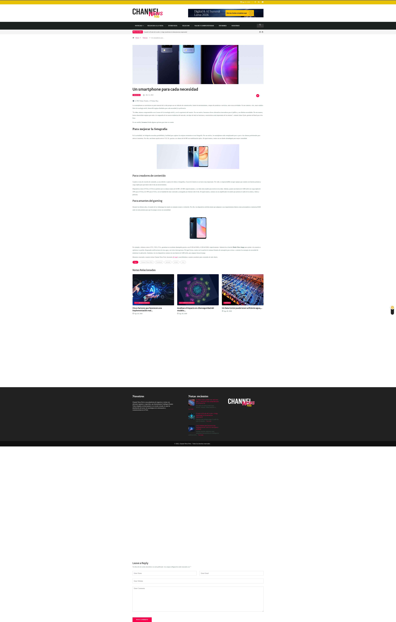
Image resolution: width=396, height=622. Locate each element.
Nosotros (236, 25)
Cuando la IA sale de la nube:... (235, 308)
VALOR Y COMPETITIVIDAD (204, 25)
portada (168, 262)
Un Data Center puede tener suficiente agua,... (197, 308)
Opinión (182, 302)
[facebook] (255, 2)
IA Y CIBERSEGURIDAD (142, 302)
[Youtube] (262, 2)
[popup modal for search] (260, 26)
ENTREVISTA (172, 25)
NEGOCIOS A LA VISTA (155, 25)
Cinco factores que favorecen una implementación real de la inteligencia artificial (166, 32)
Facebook (159, 262)
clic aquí (175, 257)
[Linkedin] (258, 2)
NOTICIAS (138, 25)
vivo (183, 262)
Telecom (145, 38)
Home (137, 38)
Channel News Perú (146, 262)
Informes (223, 25)
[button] (260, 32)
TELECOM (185, 25)
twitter (176, 262)
